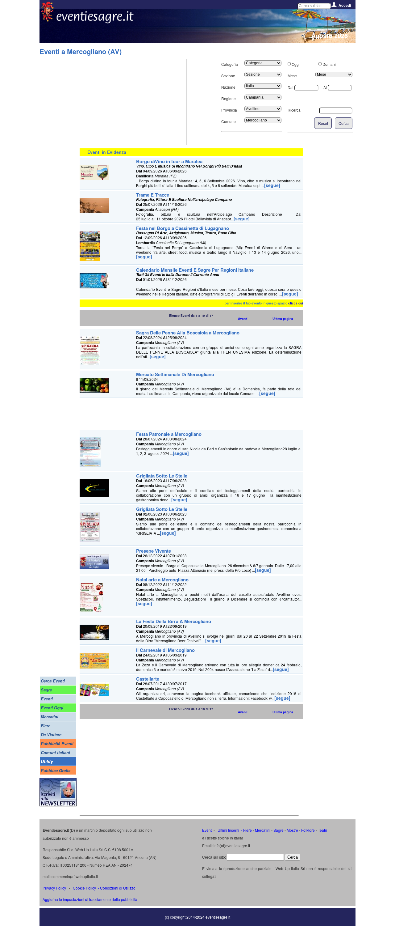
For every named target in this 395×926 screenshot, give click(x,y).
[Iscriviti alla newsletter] (58, 805)
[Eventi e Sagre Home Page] (47, 20)
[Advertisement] (132, 102)
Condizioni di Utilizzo (117, 887)
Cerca (344, 123)
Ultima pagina (282, 318)
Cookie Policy (84, 887)
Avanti (242, 318)
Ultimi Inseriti (228, 830)
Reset (323, 123)
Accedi (345, 5)
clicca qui (295, 303)
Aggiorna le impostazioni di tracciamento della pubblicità (90, 899)
